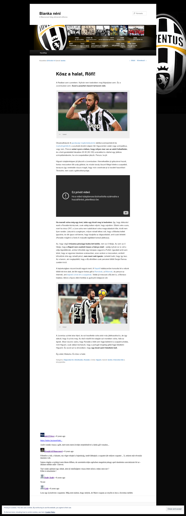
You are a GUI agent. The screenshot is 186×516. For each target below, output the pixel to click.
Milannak (109, 271)
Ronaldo (87, 360)
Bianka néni (50, 13)
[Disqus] (93, 397)
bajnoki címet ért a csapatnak (79, 274)
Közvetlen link (118, 360)
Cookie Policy (50, 512)
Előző (132, 60)
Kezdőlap (43, 53)
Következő (142, 60)
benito (63, 60)
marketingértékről (63, 145)
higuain (98, 360)
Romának (99, 271)
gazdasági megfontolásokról (83, 142)
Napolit (97, 268)
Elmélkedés (79, 360)
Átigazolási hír (69, 360)
